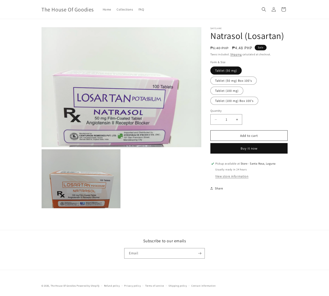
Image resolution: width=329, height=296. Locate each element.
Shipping (236, 54)
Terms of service (154, 285)
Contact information (203, 285)
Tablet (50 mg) (226, 71)
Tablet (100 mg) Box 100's (234, 101)
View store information (231, 176)
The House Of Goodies (63, 285)
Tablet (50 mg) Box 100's (233, 81)
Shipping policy (178, 285)
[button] (264, 9)
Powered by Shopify (88, 285)
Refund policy (112, 285)
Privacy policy (132, 285)
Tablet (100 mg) (227, 91)
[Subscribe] (200, 253)
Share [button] (219, 188)
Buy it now (249, 148)
